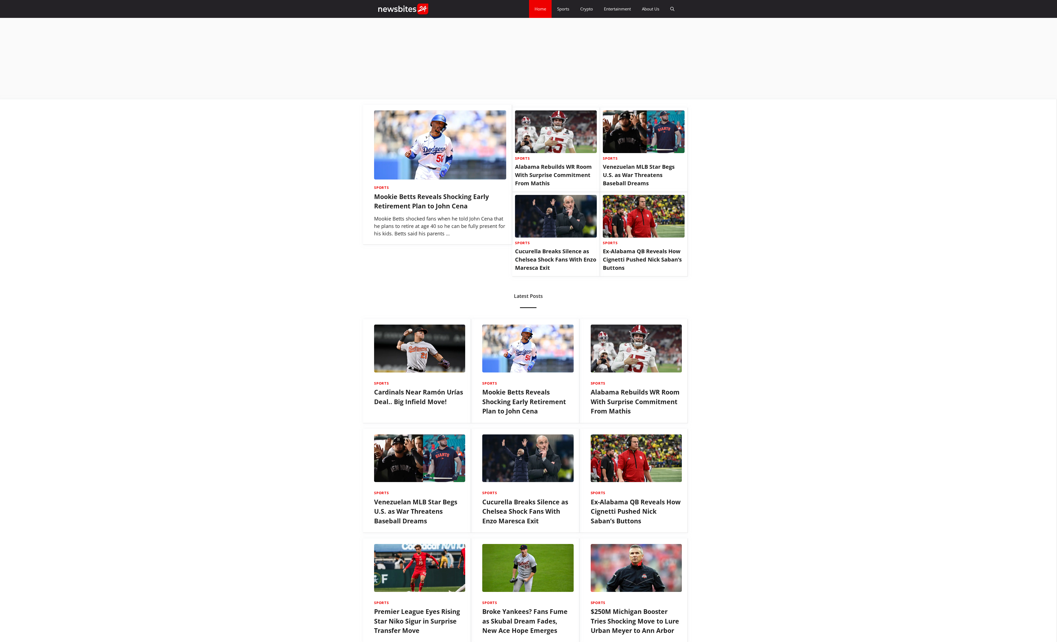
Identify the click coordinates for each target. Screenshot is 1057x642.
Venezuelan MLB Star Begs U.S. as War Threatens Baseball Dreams (639, 175)
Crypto (586, 9)
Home (540, 9)
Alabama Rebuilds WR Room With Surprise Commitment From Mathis (553, 175)
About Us (650, 9)
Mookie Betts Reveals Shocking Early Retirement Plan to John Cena (524, 401)
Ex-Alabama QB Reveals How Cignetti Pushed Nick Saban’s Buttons (642, 259)
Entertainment (617, 9)
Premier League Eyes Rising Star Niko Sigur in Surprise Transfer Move (417, 621)
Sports (563, 9)
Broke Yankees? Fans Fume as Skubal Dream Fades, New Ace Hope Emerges (525, 621)
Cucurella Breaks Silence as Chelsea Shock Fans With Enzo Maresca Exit (555, 259)
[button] (672, 9)
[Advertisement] (165, 58)
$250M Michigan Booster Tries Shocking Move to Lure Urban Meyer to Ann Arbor (635, 621)
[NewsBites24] (403, 9)
